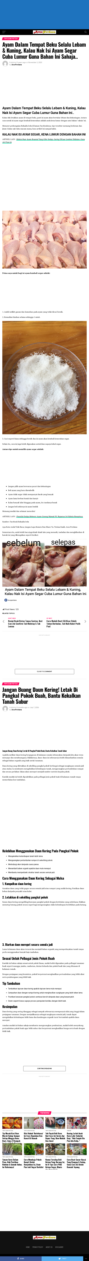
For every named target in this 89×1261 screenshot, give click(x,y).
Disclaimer (59, 1247)
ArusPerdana (17, 65)
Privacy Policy (37, 1247)
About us (49, 1247)
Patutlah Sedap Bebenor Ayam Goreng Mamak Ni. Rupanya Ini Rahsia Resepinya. (49, 516)
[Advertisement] (44, 14)
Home (28, 1247)
